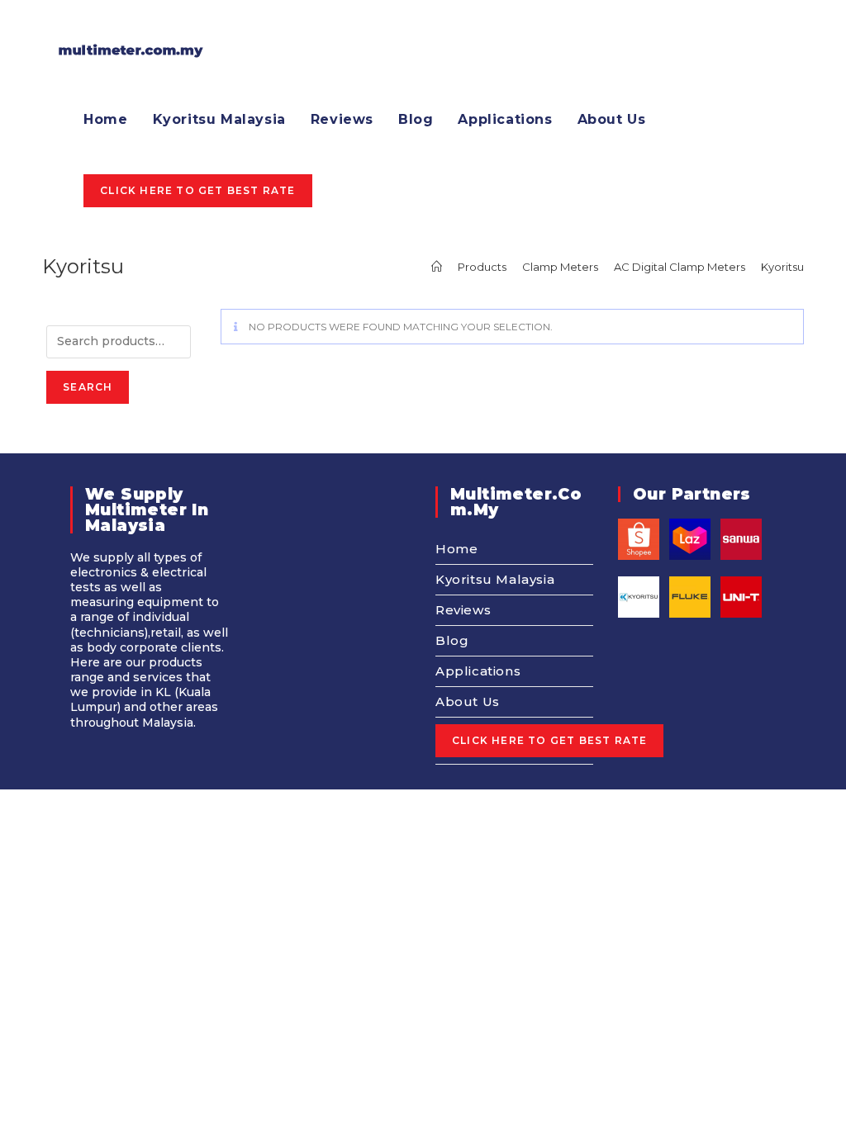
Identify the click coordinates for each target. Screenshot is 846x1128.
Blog (451, 640)
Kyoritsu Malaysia (494, 579)
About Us (467, 701)
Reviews (463, 610)
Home (456, 549)
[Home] (436, 266)
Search (87, 387)
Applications (477, 671)
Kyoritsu (782, 266)
